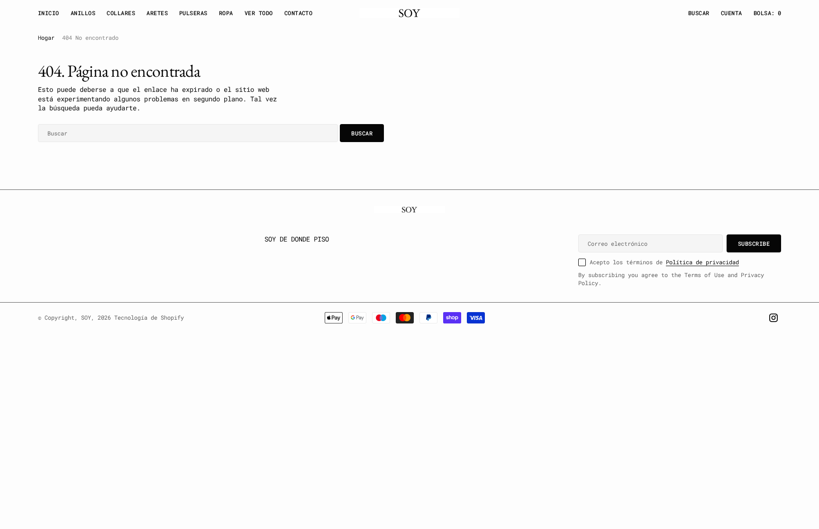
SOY (86, 317)
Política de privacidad (702, 262)
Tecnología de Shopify (149, 317)
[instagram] (773, 317)
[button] (731, 13)
